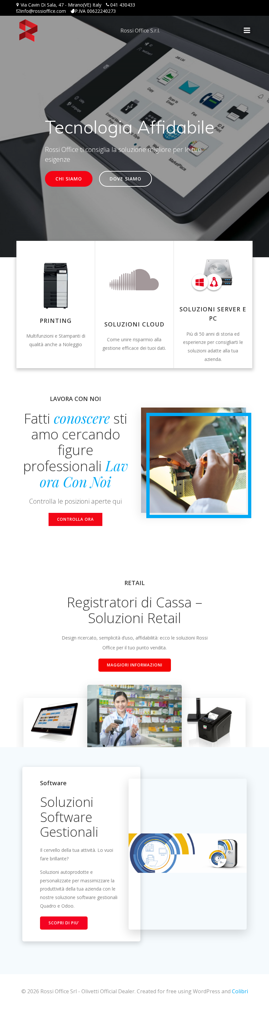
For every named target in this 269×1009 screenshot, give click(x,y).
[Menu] (247, 30)
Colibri (240, 991)
